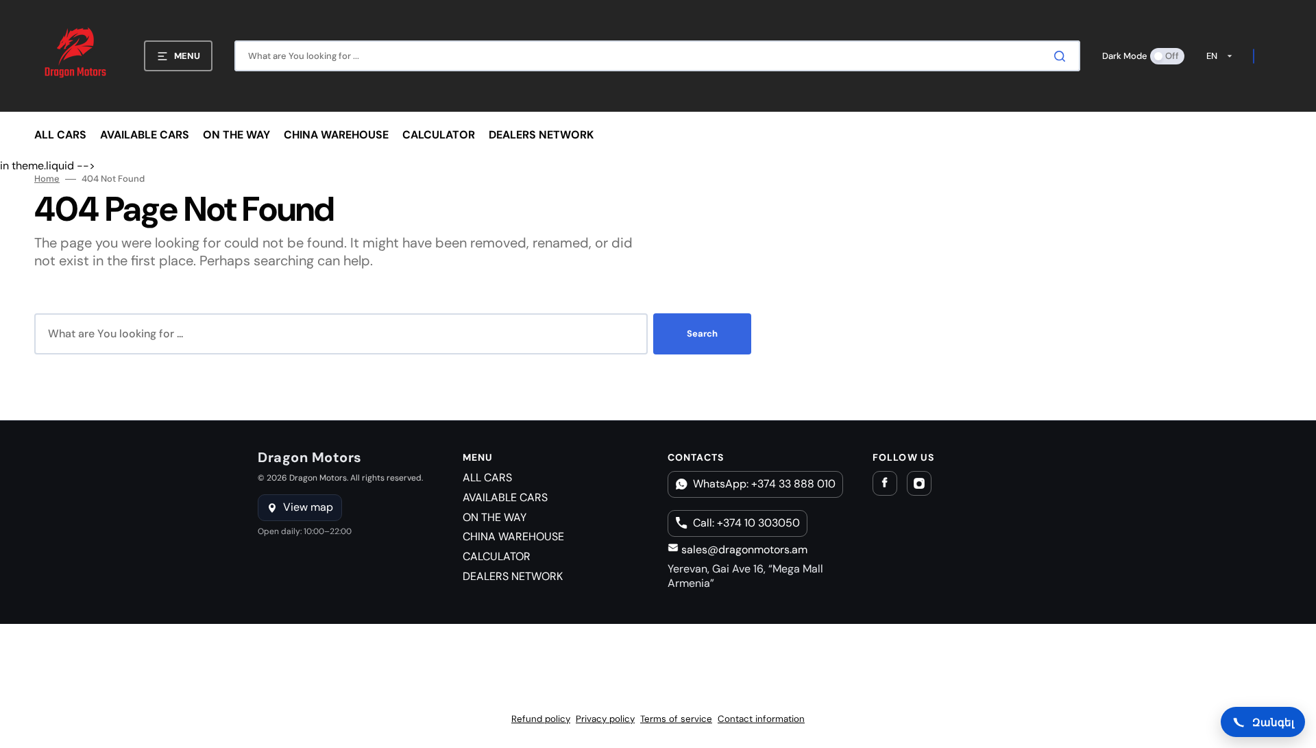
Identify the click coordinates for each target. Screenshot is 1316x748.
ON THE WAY (494, 517)
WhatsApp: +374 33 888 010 (764, 483)
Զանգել (1273, 722)
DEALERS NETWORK (513, 576)
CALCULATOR (497, 556)
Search (702, 333)
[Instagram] (919, 483)
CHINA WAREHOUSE (513, 536)
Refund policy (540, 719)
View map (308, 507)
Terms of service (676, 719)
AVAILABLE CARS (505, 497)
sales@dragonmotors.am (743, 549)
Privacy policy (605, 719)
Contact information (761, 719)
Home (47, 178)
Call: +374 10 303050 (746, 523)
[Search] (1062, 56)
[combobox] (657, 55)
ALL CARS (487, 477)
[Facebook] (885, 483)
